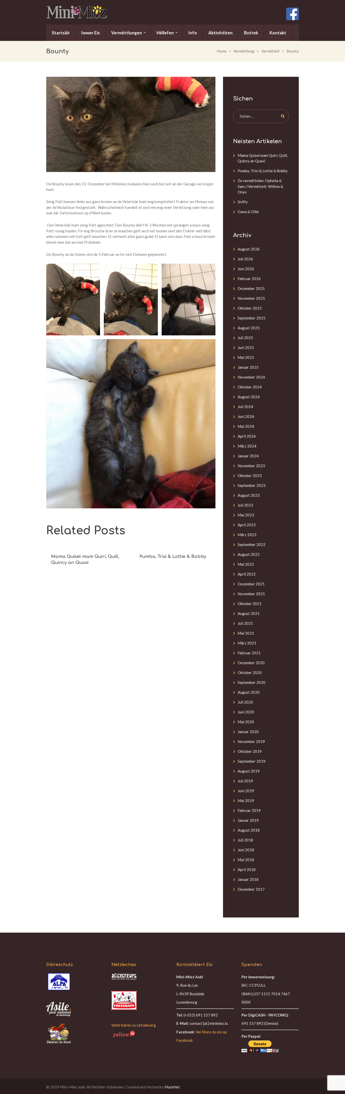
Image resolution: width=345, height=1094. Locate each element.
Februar (249, 278)
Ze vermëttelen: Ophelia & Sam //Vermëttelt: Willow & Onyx (260, 186)
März (247, 446)
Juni (246, 268)
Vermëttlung (243, 51)
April (247, 436)
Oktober (250, 308)
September (251, 318)
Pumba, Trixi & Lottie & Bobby (172, 556)
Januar (248, 367)
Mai (246, 357)
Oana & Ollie (248, 211)
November (251, 298)
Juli (245, 259)
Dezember (251, 288)
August (249, 249)
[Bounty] (130, 124)
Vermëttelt (270, 51)
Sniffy (243, 202)
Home (222, 51)
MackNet (172, 1087)
